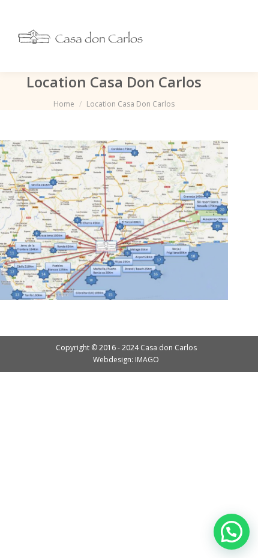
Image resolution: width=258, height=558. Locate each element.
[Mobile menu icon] (233, 36)
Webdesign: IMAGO (126, 359)
